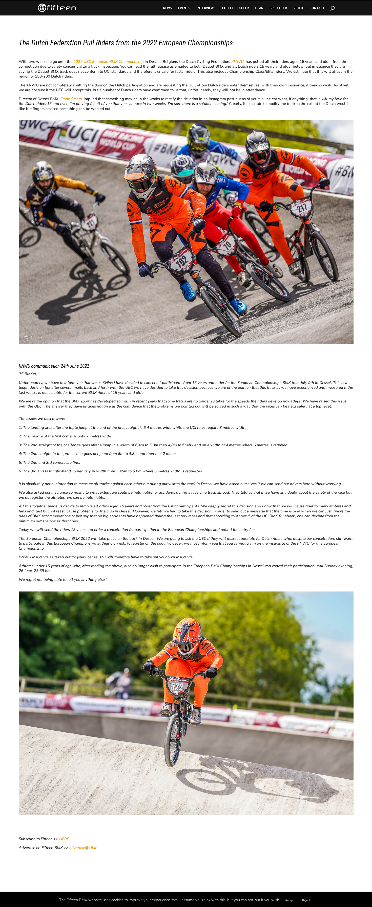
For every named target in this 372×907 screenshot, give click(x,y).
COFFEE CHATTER (235, 8)
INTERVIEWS (206, 8)
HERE (64, 838)
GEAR (259, 8)
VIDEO (298, 8)
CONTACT (317, 8)
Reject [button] (306, 900)
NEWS (167, 8)
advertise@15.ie (83, 847)
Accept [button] (289, 900)
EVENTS (184, 8)
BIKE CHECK (278, 8)
